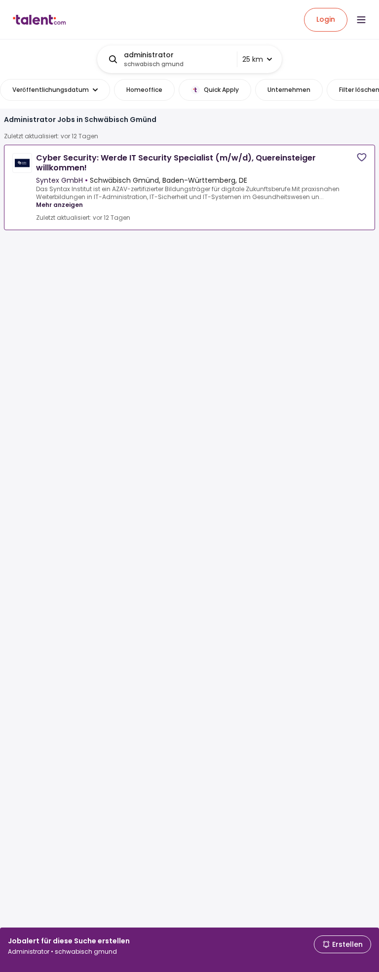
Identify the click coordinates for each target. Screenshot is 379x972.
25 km (252, 59)
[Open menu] (361, 20)
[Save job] (362, 157)
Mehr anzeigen (59, 205)
